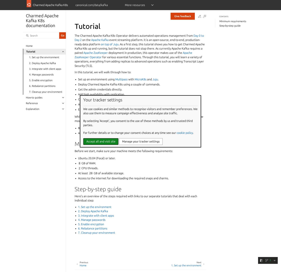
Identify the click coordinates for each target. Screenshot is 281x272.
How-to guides (34, 97)
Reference (32, 103)
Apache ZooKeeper (95, 52)
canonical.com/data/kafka (91, 5)
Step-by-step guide (230, 25)
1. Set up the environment (44, 57)
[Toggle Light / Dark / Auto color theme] (204, 17)
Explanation (32, 109)
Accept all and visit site (100, 141)
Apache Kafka (100, 39)
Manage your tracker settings (141, 141)
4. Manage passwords (41, 74)
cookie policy (185, 132)
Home (29, 45)
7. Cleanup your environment (45, 91)
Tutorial (30, 51)
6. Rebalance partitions (42, 86)
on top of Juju (110, 44)
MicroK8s (141, 79)
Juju (155, 79)
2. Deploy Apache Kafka (42, 63)
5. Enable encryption (41, 80)
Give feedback (182, 16)
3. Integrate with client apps (45, 68)
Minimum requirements (232, 21)
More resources (135, 5)
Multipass (121, 79)
